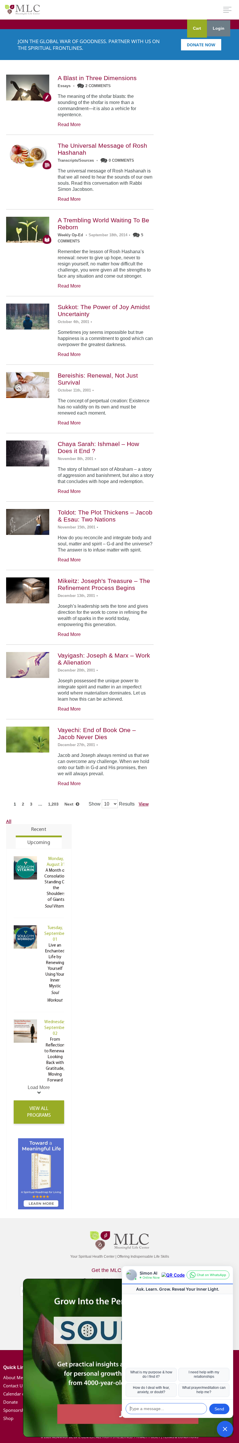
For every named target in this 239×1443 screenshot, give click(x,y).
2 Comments (98, 86)
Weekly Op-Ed (70, 235)
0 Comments (121, 160)
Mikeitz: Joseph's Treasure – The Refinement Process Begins (104, 584)
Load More (39, 1087)
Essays (64, 86)
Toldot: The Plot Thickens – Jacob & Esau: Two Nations (105, 516)
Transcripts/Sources (76, 160)
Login (218, 28)
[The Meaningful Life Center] (22, 9)
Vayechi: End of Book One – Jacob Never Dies (97, 733)
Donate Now (201, 44)
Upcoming (38, 842)
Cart (197, 28)
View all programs (39, 1112)
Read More (69, 124)
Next (70, 804)
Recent (38, 829)
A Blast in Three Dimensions (97, 78)
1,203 (53, 804)
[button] (225, 1429)
